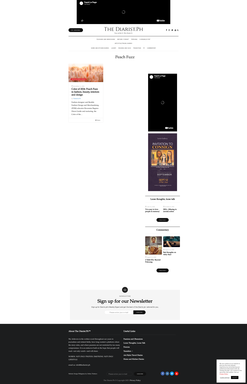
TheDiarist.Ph (77, 98)
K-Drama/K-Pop (145, 39)
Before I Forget (123, 39)
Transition (137, 48)
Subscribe (77, 30)
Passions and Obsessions (106, 39)
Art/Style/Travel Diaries (123, 43)
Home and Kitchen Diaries (100, 48)
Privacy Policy (224, 374)
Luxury (113, 48)
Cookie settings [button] (225, 377)
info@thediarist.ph (83, 365)
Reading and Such (124, 48)
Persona (134, 39)
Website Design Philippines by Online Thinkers (83, 374)
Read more (162, 220)
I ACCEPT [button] (234, 377)
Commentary (151, 48)
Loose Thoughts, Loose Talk (134, 343)
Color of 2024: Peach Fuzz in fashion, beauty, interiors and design (85, 92)
